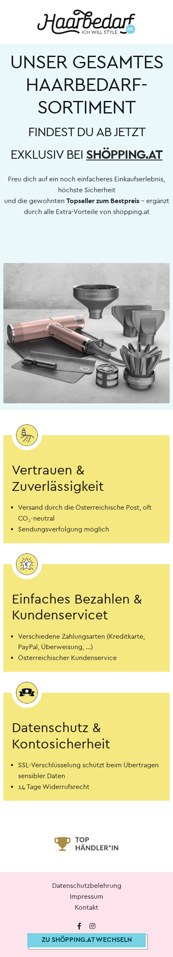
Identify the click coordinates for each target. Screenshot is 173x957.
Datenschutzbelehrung (86, 886)
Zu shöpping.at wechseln (87, 940)
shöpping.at (124, 154)
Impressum (86, 896)
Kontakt (86, 907)
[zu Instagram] (92, 926)
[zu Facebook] (79, 926)
